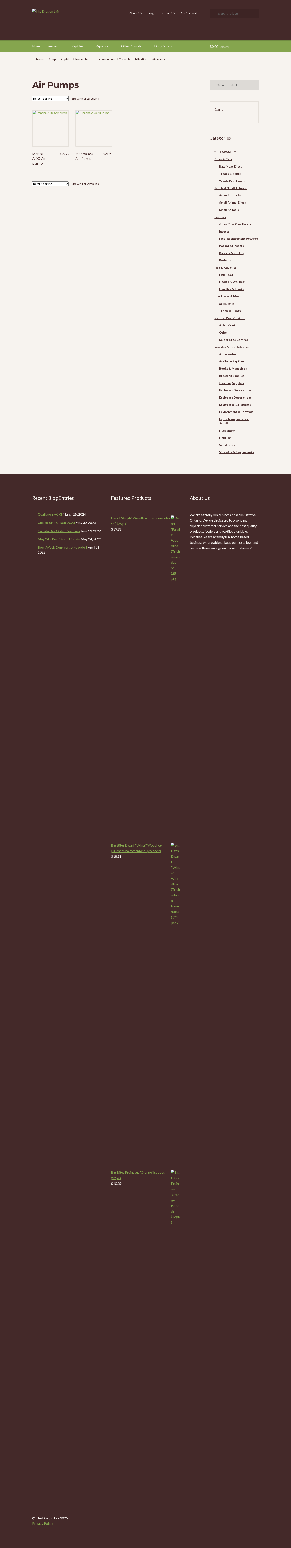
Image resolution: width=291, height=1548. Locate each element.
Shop (52, 59)
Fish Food (226, 275)
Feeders (53, 46)
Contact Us (167, 13)
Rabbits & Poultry (231, 253)
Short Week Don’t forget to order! (62, 547)
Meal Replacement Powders (239, 238)
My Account (189, 13)
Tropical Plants (230, 311)
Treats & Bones (230, 173)
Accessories (227, 354)
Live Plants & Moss (227, 296)
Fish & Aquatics (225, 267)
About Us (135, 13)
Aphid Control (229, 325)
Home (36, 46)
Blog (151, 13)
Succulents (227, 303)
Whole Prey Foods (232, 181)
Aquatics (102, 46)
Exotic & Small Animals (230, 188)
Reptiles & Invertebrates (77, 59)
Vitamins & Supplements (236, 452)
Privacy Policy (42, 1523)
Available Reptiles (231, 361)
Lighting (225, 438)
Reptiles (77, 46)
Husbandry (227, 430)
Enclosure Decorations (235, 390)
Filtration (141, 59)
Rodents (225, 260)
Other (223, 332)
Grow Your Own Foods (235, 224)
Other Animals (131, 46)
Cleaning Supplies (231, 383)
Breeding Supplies (231, 376)
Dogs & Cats (163, 46)
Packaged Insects (231, 246)
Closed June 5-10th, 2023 (56, 522)
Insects (224, 231)
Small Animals (229, 209)
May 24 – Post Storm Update (59, 539)
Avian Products (230, 195)
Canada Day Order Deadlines (59, 531)
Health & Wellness (232, 282)
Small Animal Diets (232, 202)
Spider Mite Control (233, 339)
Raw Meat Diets (230, 166)
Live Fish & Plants (231, 289)
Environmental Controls (114, 59)
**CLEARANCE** (225, 152)
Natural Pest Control (229, 318)
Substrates (227, 445)
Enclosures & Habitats (235, 404)
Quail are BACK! (50, 514)
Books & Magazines (233, 368)
